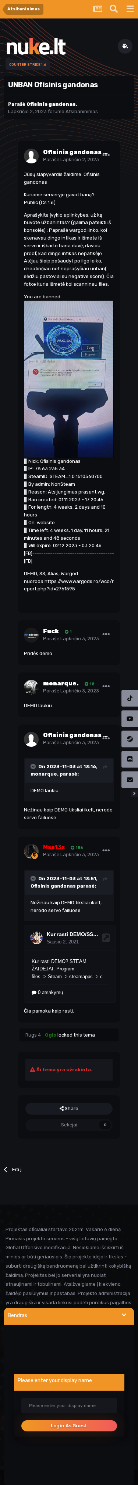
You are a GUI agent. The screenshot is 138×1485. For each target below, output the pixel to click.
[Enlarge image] (69, 379)
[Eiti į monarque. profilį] (31, 687)
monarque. (45, 774)
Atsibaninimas (82, 111)
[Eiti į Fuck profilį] (31, 635)
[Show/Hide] (124, 1315)
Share (71, 1108)
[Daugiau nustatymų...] (106, 155)
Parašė (71, 159)
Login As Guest (69, 1425)
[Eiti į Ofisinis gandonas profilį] (31, 156)
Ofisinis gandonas (53, 886)
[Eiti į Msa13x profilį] (31, 851)
